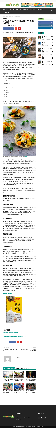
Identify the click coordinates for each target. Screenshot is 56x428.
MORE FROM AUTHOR (22, 368)
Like (51, 22)
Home (4, 16)
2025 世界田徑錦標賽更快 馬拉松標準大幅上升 (28, 350)
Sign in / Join (14, 0)
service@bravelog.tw (25, 417)
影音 (17, 9)
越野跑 (13, 9)
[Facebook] (48, 1)
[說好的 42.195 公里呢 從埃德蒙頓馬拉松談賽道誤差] (19, 374)
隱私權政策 (18, 420)
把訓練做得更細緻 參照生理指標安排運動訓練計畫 (14, 336)
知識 (7, 9)
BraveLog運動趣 (40, 9)
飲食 (6, 18)
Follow (50, 25)
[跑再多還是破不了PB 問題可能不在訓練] (19, 386)
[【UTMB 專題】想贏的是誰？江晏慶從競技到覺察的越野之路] (39, 50)
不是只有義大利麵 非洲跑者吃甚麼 (10, 332)
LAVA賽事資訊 (6, 12)
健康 (4, 377)
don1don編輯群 (7, 25)
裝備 (20, 9)
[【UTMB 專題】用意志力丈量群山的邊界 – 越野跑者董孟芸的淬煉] (39, 43)
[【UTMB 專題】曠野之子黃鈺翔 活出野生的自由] (39, 37)
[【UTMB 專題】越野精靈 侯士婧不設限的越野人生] (39, 62)
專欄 (4, 9)
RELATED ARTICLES (9, 368)
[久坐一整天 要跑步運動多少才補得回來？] (8, 374)
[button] (51, 11)
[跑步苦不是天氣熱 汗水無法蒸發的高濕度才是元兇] (31, 374)
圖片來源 (15, 59)
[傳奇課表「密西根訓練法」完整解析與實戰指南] (31, 386)
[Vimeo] (52, 1)
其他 (15, 377)
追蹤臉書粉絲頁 (25, 9)
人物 (10, 9)
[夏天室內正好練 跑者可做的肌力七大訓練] (8, 386)
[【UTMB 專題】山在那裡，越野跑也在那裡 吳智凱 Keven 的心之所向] (39, 56)
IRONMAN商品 (32, 9)
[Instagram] (50, 1)
